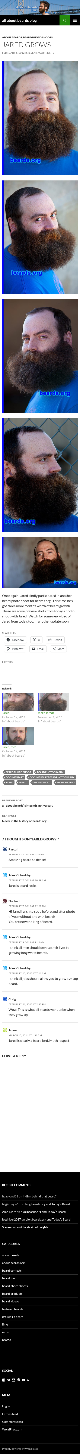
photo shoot (42, 782)
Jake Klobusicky (20, 875)
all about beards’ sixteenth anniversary (27, 803)
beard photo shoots (38, 37)
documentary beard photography (52, 777)
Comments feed (12, 1421)
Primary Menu (75, 20)
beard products (12, 1293)
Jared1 (23, 782)
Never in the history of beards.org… (25, 818)
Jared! (6, 712)
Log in (6, 1406)
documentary (15, 777)
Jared (9, 782)
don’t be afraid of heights (32, 1227)
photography (66, 782)
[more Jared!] (54, 702)
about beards (12, 37)
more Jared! (46, 712)
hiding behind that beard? (40, 1196)
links (5, 1324)
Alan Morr (9, 1211)
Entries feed (10, 1414)
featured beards (12, 1309)
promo (6, 1340)
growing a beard (12, 1316)
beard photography (50, 772)
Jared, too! (9, 747)
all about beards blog (19, 20)
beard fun (8, 1278)
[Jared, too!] (18, 736)
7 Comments (45, 52)
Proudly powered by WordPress (20, 1448)
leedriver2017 (11, 1219)
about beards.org (13, 1263)
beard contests (12, 1270)
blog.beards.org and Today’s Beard (47, 1204)
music (6, 1332)
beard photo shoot (18, 772)
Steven (31, 52)
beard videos (10, 1301)
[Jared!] (18, 702)
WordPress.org (12, 1429)
